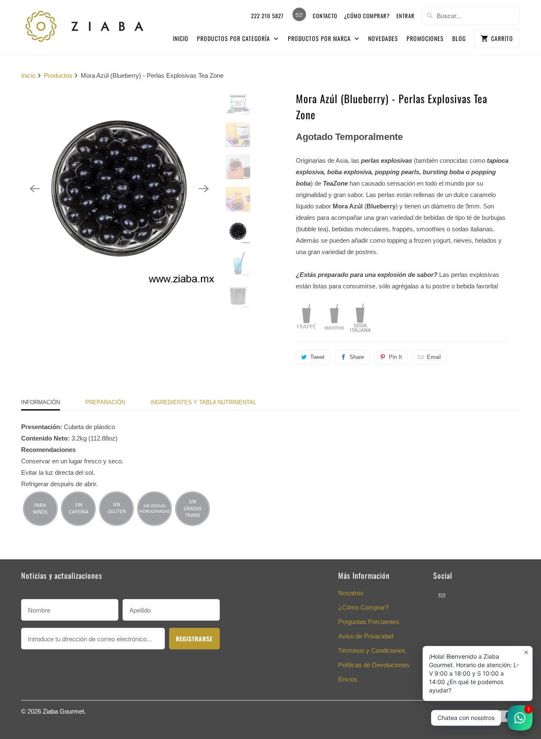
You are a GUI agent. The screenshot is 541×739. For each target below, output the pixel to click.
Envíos (348, 679)
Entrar (405, 15)
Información (40, 402)
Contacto (325, 15)
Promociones (425, 38)
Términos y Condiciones (371, 650)
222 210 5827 (267, 15)
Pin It (395, 357)
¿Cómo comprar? (367, 15)
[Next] (203, 188)
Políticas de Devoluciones (374, 664)
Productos (58, 75)
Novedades (383, 38)
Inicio (181, 38)
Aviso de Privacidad (365, 636)
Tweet (317, 357)
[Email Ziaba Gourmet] (299, 14)
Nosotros (350, 593)
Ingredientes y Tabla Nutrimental (203, 402)
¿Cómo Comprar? (363, 607)
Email (434, 357)
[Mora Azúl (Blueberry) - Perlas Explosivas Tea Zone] (119, 188)
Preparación (105, 402)
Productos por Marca (320, 38)
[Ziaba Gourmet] (84, 24)
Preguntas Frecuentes (368, 621)
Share (357, 357)
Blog (459, 38)
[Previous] (34, 188)
